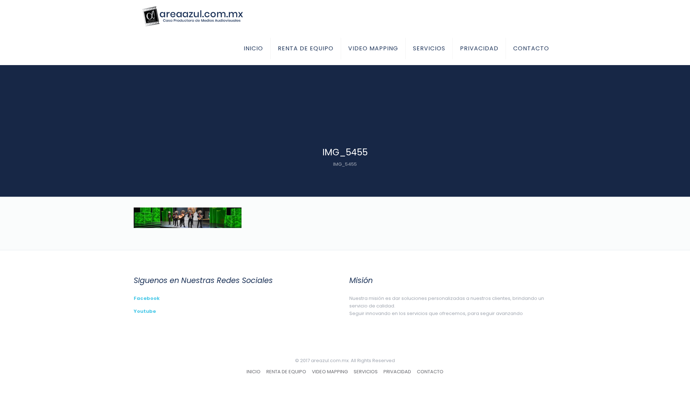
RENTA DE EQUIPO (286, 371)
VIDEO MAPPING (330, 371)
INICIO (254, 371)
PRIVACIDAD (397, 371)
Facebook (147, 298)
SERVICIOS (366, 371)
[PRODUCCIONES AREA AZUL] (192, 16)
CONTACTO (430, 371)
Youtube (145, 311)
